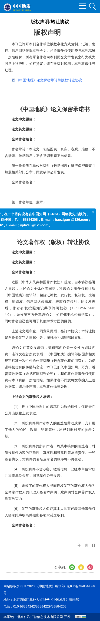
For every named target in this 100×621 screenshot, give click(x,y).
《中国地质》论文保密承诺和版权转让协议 (49, 80)
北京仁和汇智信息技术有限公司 (40, 617)
